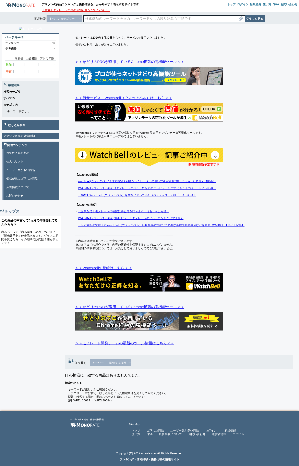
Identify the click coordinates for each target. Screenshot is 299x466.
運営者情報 (219, 434)
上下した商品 (155, 430)
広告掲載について (17, 187)
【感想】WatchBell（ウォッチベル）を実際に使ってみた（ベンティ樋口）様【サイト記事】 (137, 195)
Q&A (150, 434)
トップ (136, 430)
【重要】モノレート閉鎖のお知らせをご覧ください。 (76, 10)
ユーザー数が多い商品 (20, 170)
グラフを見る (254, 18)
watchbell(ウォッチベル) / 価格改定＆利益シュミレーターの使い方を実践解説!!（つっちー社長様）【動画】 (147, 181)
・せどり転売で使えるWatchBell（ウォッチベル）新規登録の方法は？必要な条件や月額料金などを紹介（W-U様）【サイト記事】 (161, 225)
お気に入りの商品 (17, 153)
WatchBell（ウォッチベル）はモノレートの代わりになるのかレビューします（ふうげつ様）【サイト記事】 (147, 188)
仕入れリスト (14, 161)
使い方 (136, 434)
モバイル (238, 434)
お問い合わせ (14, 195)
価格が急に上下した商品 (22, 178)
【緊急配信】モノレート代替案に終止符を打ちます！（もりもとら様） (123, 211)
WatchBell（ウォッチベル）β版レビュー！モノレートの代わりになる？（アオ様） (130, 218)
